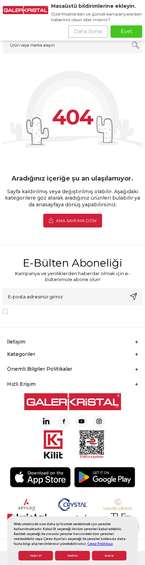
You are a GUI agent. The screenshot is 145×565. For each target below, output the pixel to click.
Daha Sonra (88, 31)
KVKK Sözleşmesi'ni (35, 311)
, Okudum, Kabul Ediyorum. (68, 311)
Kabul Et (36, 555)
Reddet (72, 555)
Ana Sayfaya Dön (75, 220)
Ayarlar (109, 555)
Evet (126, 31)
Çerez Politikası (100, 544)
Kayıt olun (133, 296)
